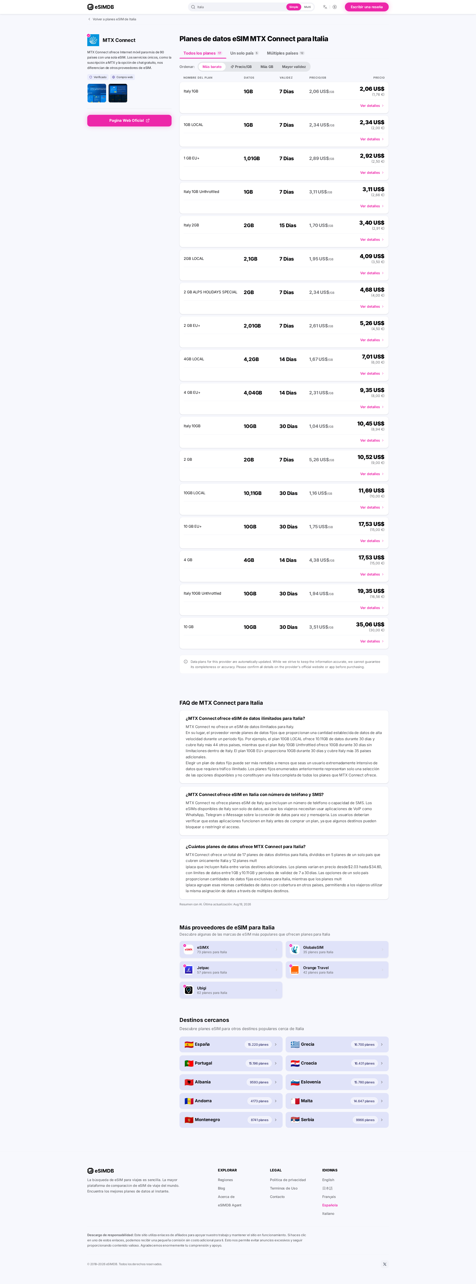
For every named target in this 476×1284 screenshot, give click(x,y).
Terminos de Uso (283, 1188)
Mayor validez (294, 66)
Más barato (212, 66)
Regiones (225, 1180)
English (328, 1180)
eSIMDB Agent (230, 1205)
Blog (221, 1188)
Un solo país (244, 53)
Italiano (328, 1213)
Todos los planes (202, 53)
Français (329, 1196)
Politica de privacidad (288, 1180)
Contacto (277, 1196)
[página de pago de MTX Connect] (117, 93)
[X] (385, 1264)
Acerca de (226, 1196)
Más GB (267, 66)
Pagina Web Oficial (126, 120)
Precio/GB (243, 66)
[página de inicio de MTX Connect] (96, 93)
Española (330, 1205)
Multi (307, 7)
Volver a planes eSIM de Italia (114, 19)
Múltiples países (285, 53)
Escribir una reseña (367, 7)
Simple (293, 7)
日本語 (327, 1188)
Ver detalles (370, 105)
